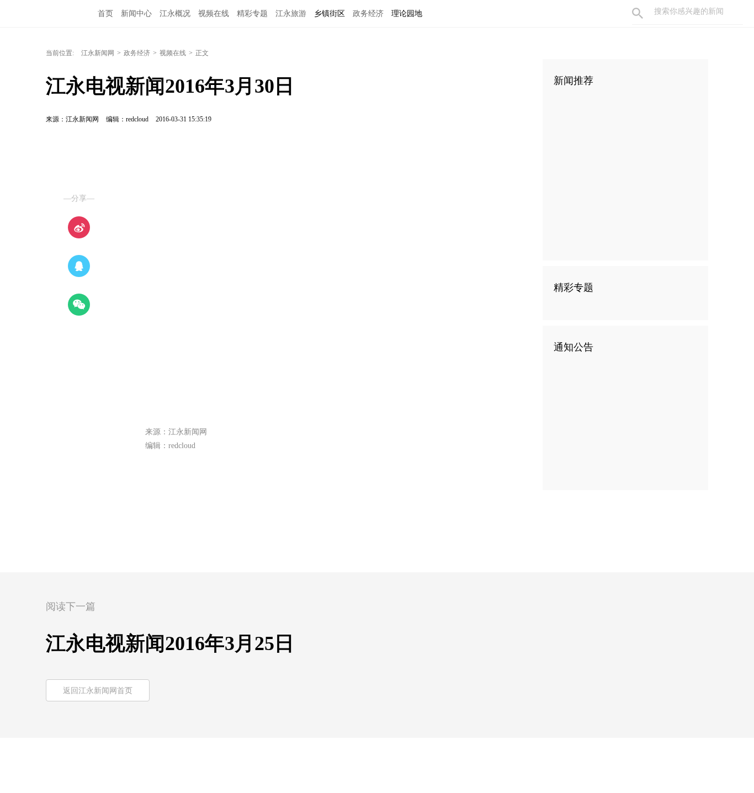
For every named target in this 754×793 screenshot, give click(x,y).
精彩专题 (252, 13)
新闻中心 (136, 13)
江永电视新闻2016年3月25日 (170, 643)
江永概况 (175, 13)
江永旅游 (290, 13)
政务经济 (368, 13)
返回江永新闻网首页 (97, 690)
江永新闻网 (97, 53)
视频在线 (213, 13)
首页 (105, 13)
